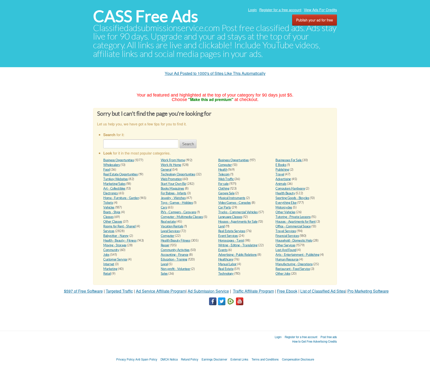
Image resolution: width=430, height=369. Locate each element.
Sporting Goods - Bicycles (292, 198)
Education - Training (174, 259)
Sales (164, 273)
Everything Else (285, 203)
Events (223, 250)
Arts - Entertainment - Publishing (297, 255)
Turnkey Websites (115, 179)
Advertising (283, 179)
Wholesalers (111, 165)
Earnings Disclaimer (214, 359)
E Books (280, 165)
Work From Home (173, 160)
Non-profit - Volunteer (175, 269)
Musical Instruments (232, 198)
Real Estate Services (231, 231)
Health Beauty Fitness (175, 240)
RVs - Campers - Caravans (178, 212)
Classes (108, 217)
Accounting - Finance (174, 255)
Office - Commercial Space (293, 226)
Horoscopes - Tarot (231, 240)
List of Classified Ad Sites (322, 291)
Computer (225, 165)
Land (221, 226)
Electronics (110, 193)
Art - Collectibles (114, 188)
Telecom (224, 174)
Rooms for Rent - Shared (119, 226)
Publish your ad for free (314, 19)
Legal (164, 264)
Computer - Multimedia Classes (182, 217)
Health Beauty (285, 193)
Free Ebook (287, 291)
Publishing (282, 169)
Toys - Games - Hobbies (177, 203)
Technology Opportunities (178, 174)
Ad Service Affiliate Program (161, 291)
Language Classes (230, 217)
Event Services (228, 236)
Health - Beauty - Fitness (119, 240)
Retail (107, 273)
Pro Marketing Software (368, 291)
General (166, 169)
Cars (164, 207)
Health (222, 169)
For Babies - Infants (173, 193)
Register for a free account (280, 9)
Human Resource (287, 259)
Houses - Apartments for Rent (295, 221)
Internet (108, 264)
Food (106, 169)
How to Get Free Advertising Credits (314, 341)
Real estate (168, 221)
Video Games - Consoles (234, 203)
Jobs (106, 255)
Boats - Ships (111, 212)
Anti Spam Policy (146, 359)
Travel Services (285, 231)
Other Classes (112, 221)
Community (111, 250)
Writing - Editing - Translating (238, 245)
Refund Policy (189, 359)
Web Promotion (171, 179)
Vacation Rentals (172, 226)
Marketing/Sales (114, 184)
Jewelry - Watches (173, 198)
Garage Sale (226, 193)
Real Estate (226, 269)
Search (188, 144)
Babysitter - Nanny (116, 236)
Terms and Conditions (265, 359)
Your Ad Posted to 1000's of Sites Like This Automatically (215, 73)
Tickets (108, 203)
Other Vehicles (285, 212)
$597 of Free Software (83, 291)
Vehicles (108, 207)
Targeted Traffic (119, 291)
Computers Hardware (290, 188)
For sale (223, 184)
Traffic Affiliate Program (253, 291)
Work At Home (171, 165)
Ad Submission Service (208, 291)
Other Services (285, 245)
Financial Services (287, 236)
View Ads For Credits (320, 9)
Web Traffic (226, 179)
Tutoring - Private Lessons (293, 217)
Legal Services (170, 231)
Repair (165, 245)
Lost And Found (285, 250)
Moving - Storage (114, 245)
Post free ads (329, 337)
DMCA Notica (169, 359)
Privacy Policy (125, 359)
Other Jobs (282, 273)
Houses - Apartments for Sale (238, 221)
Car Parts (224, 207)
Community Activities (175, 250)
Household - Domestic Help (293, 240)
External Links (239, 359)
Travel (279, 174)
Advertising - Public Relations (237, 255)
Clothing (223, 188)
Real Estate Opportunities (120, 174)
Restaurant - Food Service (292, 269)
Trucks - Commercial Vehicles (238, 212)
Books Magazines (172, 188)
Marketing (110, 269)
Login (252, 9)
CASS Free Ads (145, 16)
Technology (226, 273)
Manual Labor (227, 264)
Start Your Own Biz (173, 184)
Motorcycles (283, 207)
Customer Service (115, 259)
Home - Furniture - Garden (121, 198)
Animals (280, 184)
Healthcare (225, 259)
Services (108, 231)
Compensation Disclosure (298, 359)
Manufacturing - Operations (294, 264)
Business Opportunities (118, 160)
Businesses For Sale (288, 160)
